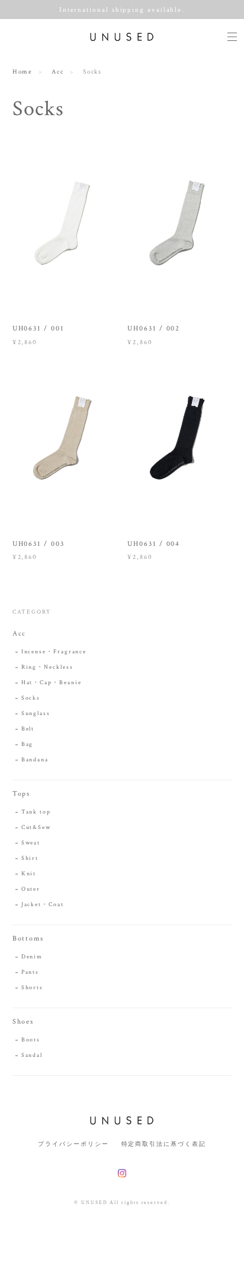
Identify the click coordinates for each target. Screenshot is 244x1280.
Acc (58, 72)
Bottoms (28, 938)
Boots (31, 1040)
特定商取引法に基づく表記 (163, 1144)
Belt (28, 729)
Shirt (37, 858)
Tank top (36, 812)
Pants (30, 972)
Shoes (23, 1021)
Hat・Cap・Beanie (51, 683)
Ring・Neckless (47, 667)
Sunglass (35, 713)
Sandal (32, 1055)
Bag (27, 744)
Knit (36, 874)
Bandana (35, 760)
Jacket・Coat (42, 905)
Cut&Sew (36, 827)
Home (22, 72)
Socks (31, 698)
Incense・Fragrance (54, 652)
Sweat (31, 843)
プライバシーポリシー (73, 1144)
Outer (31, 889)
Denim (32, 957)
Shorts (32, 988)
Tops (21, 793)
